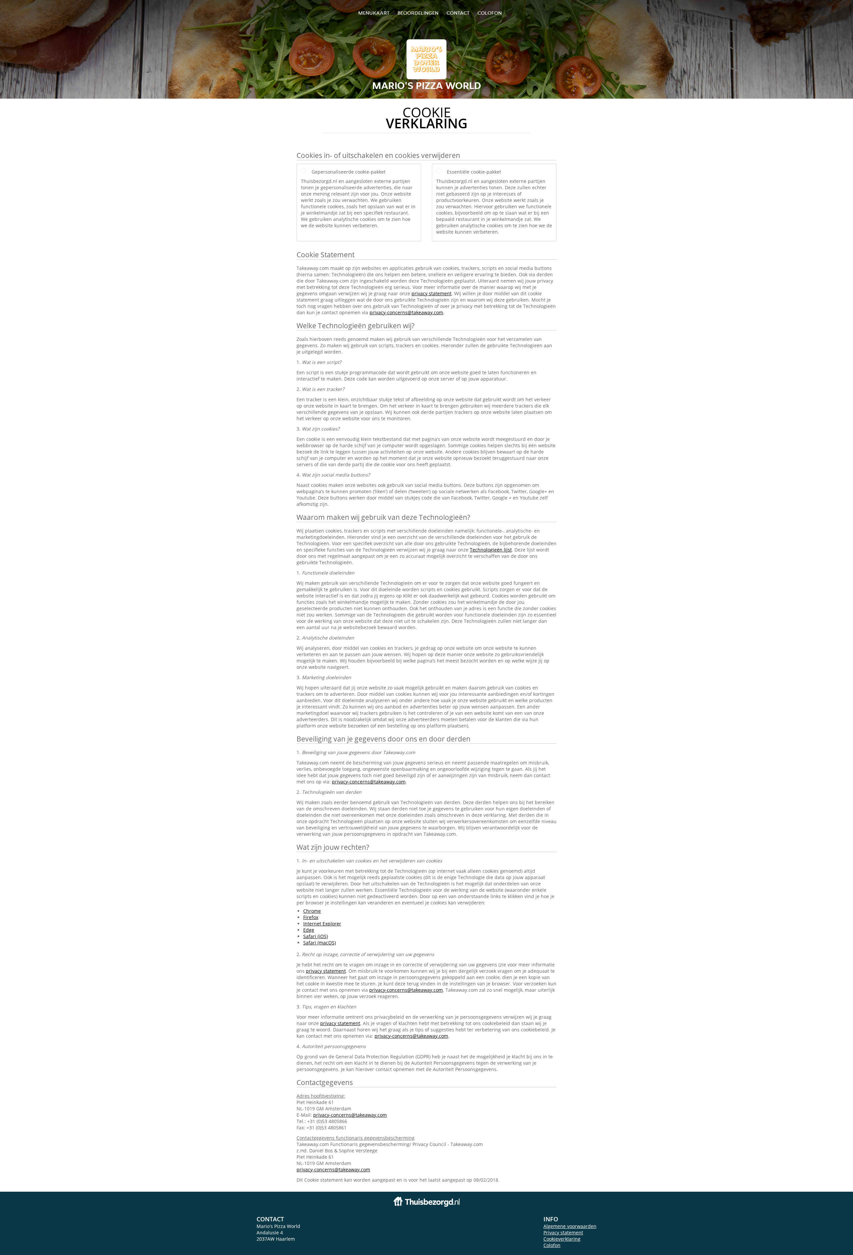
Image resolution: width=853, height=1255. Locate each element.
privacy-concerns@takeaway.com (406, 312)
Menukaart (374, 12)
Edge (308, 930)
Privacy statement (563, 1232)
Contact (457, 12)
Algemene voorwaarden (569, 1226)
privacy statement (431, 293)
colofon (489, 12)
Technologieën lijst (491, 550)
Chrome (312, 911)
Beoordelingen (418, 12)
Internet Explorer (322, 923)
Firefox (310, 917)
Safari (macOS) (319, 942)
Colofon (551, 1245)
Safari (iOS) (315, 936)
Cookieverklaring (561, 1239)
